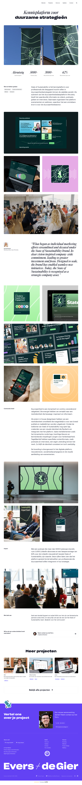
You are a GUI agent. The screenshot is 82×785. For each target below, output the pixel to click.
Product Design (65, 745)
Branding (64, 741)
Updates (65, 2)
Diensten (43, 2)
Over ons (58, 2)
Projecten (50, 2)
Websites (64, 743)
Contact (71, 2)
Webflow (64, 747)
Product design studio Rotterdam (11, 749)
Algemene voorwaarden (66, 776)
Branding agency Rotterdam (10, 751)
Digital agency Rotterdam (9, 753)
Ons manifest (48, 747)
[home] (13, 3)
